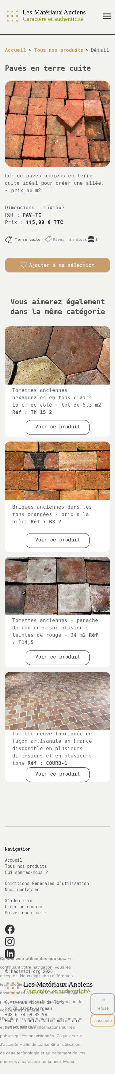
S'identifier (20, 900)
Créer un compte (23, 906)
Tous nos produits (58, 50)
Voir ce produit (57, 426)
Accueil (15, 50)
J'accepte (103, 1020)
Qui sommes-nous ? (26, 872)
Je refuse (103, 1004)
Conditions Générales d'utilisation (47, 883)
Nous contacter (22, 889)
